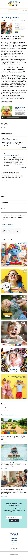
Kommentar (4, 180)
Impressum (14, 538)
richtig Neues (17, 75)
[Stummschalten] (23, 117)
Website (3, 208)
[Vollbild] (25, 117)
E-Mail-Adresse (5, 202)
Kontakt (14, 545)
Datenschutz (14, 540)
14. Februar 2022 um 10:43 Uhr (9, 140)
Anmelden (14, 520)
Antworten (23, 147)
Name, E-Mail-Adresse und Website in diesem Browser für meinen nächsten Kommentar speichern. (14, 217)
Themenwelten (4, 97)
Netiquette (14, 542)
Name (3, 196)
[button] (14, 111)
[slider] (13, 117)
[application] (14, 111)
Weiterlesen (4, 442)
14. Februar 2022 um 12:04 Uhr (11, 155)
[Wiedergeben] (2, 117)
